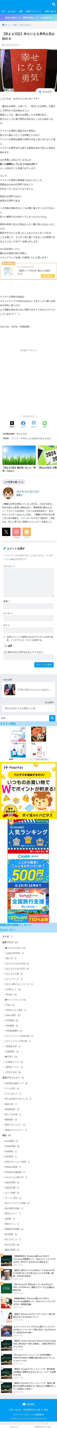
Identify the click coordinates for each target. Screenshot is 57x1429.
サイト (6, 625)
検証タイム (12, 1224)
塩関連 (9, 1219)
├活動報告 (11, 1051)
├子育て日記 (12, 1072)
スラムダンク (13, 1093)
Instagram (16, 537)
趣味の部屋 (12, 1249)
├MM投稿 (11, 1020)
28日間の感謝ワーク (16, 1083)
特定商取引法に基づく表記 (35, 1410)
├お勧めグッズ (14, 1062)
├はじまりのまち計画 (17, 963)
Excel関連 (11, 1141)
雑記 (6, 1135)
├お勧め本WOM (14, 953)
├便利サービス (13, 1067)
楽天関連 (11, 1234)
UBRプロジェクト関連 (17, 1162)
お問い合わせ (15, 1410)
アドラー (16, 438)
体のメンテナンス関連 (17, 1203)
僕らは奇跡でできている (18, 1099)
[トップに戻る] (3, 1415)
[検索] (52, 718)
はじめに (12, 11)
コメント (9, 566)
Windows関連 (13, 1167)
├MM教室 (11, 1025)
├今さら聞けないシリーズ (19, 984)
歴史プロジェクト (15, 1124)
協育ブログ (10, 942)
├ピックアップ (13, 979)
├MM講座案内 (13, 1031)
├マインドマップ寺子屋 (17, 1041)
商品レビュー (13, 1213)
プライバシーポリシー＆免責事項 (28, 1415)
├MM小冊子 (12, 1015)
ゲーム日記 (12, 1088)
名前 (7, 601)
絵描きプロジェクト (16, 1130)
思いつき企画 (13, 1114)
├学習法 (10, 994)
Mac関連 (10, 1156)
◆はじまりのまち (15, 948)
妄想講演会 (12, 1109)
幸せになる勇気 (30, 438)
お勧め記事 (12, 1187)
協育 (21, 11)
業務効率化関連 (14, 1229)
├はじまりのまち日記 (17, 968)
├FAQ (9, 1005)
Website (26, 537)
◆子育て (11, 1056)
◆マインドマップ (15, 1000)
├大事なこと (12, 989)
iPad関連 (10, 1151)
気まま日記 (22, 434)
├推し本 (10, 958)
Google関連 (12, 1146)
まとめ (7, 936)
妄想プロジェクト (34, 11)
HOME (30, 1404)
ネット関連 (12, 1193)
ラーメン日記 (13, 1198)
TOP (3, 11)
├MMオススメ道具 (15, 1010)
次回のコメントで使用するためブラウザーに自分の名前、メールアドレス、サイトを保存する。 (30, 638)
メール (8, 613)
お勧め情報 (12, 1182)
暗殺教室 (11, 1119)
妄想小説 (10, 1104)
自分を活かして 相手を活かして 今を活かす (28, 17)
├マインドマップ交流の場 (19, 1036)
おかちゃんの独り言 (16, 1177)
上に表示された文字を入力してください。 (24, 652)
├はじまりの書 (14, 974)
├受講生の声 (12, 1046)
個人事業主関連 (14, 1208)
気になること (13, 1239)
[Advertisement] (28, 381)
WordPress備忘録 (15, 1172)
